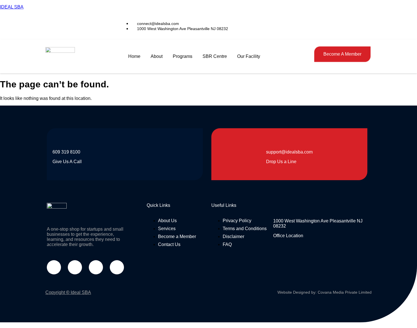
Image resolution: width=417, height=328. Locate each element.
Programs (182, 56)
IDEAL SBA (12, 7)
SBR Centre (215, 56)
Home (134, 56)
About (157, 56)
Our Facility (248, 56)
